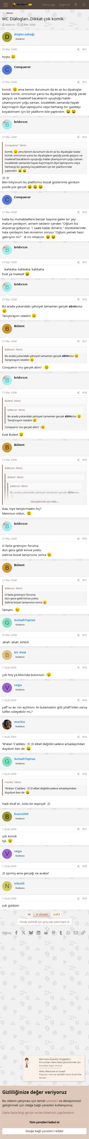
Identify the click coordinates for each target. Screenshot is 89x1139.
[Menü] (6, 5)
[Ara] (84, 4)
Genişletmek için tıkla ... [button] (45, 501)
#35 (84, 737)
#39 (84, 898)
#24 (84, 212)
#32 (84, 635)
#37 (84, 829)
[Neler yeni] (76, 4)
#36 (84, 774)
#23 (84, 137)
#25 (84, 262)
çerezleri (52, 1101)
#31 (84, 580)
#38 (84, 866)
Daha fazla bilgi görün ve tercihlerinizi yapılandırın (38, 1112)
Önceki (43, 914)
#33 (84, 667)
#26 (84, 299)
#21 (84, 49)
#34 (84, 700)
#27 (84, 341)
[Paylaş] (78, 49)
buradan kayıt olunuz (50, 1065)
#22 (84, 82)
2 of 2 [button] (56, 914)
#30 (84, 538)
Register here (46, 1074)
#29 (84, 460)
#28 (84, 392)
